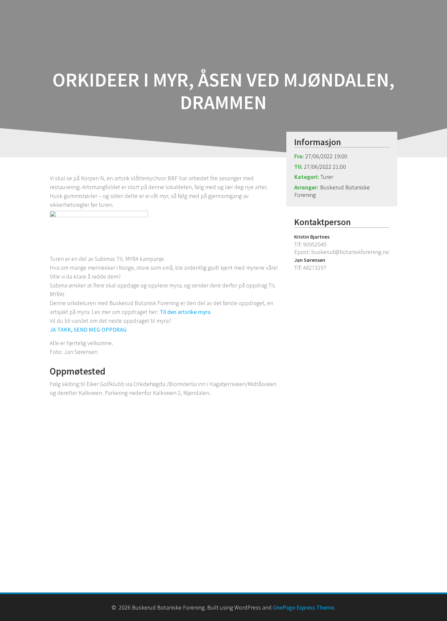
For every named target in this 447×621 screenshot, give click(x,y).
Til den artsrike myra (185, 312)
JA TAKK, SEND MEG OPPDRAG (88, 329)
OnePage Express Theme (303, 607)
